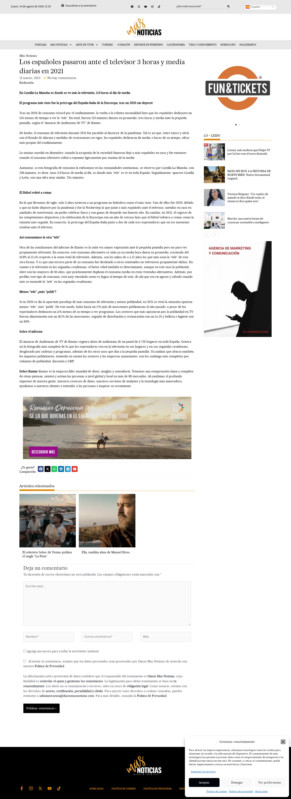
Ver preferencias (269, 782)
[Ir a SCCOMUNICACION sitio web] (238, 289)
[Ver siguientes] (216, 234)
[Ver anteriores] (207, 234)
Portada (41, 44)
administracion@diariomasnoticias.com (66, 696)
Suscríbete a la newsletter (81, 5)
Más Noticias (59, 44)
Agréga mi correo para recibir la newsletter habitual (62, 651)
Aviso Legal (261, 791)
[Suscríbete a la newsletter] (62, 5)
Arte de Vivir (85, 44)
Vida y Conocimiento (203, 44)
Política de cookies (216, 791)
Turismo (107, 44)
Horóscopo (228, 44)
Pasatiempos (248, 44)
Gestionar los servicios (203, 771)
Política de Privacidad (49, 666)
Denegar (237, 782)
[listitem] (238, 151)
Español (255, 6)
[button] (283, 742)
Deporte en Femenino (148, 44)
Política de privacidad (241, 791)
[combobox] (201, 6)
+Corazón (123, 44)
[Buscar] (228, 6)
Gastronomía (176, 44)
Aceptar (204, 782)
